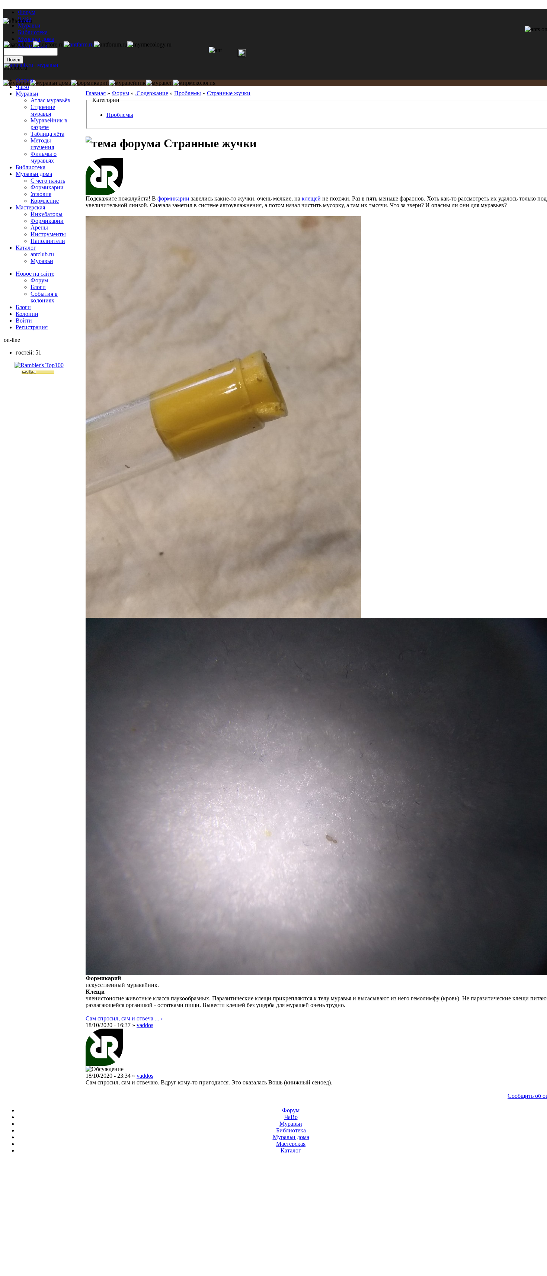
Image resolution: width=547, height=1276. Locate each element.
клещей (311, 198)
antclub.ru (42, 254)
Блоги (38, 287)
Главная (96, 93)
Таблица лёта (47, 134)
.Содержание (151, 93)
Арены (39, 227)
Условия (41, 194)
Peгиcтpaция (32, 327)
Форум (26, 12)
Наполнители (48, 241)
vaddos (145, 1025)
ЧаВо (22, 87)
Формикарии (47, 187)
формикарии (173, 198)
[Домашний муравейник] (79, 44)
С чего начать (48, 180)
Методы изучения (42, 143)
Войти (24, 320)
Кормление (45, 201)
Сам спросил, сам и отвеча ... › (124, 1018)
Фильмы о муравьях (44, 157)
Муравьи (27, 93)
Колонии (27, 314)
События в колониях (44, 297)
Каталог (26, 247)
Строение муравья (43, 110)
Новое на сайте (35, 273)
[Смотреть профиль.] (104, 193)
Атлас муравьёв (50, 100)
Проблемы (187, 93)
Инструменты (48, 234)
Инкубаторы (47, 214)
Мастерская (30, 207)
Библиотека (30, 167)
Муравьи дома (34, 174)
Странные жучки (228, 93)
